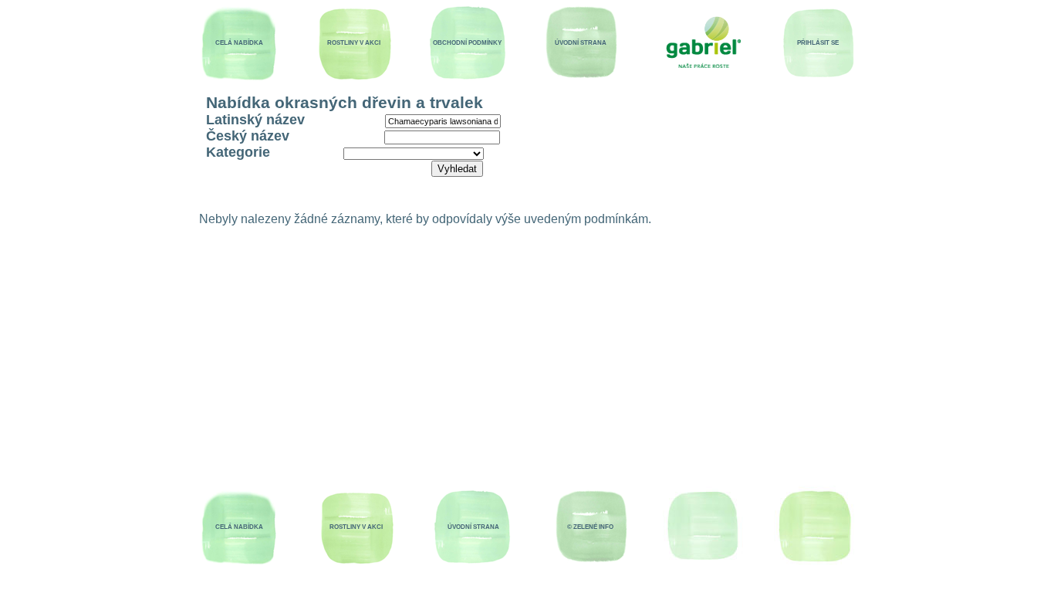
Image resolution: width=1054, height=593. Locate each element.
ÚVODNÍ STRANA (580, 42)
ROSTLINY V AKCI (353, 42)
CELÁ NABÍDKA (239, 42)
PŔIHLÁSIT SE (818, 42)
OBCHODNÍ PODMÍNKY (467, 42)
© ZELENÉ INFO (590, 527)
